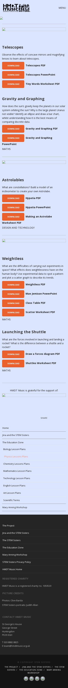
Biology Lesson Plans (14, 449)
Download (13, 65)
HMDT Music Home (12, 569)
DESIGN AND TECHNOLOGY (18, 227)
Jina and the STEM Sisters (15, 435)
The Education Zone (13, 442)
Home (5, 427)
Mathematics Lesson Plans (17, 470)
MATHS (6, 149)
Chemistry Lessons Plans (16, 463)
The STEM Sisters (11, 540)
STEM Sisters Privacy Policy (16, 562)
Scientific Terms (11, 500)
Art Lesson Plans (12, 492)
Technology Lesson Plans (16, 478)
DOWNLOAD (13, 74)
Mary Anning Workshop (14, 507)
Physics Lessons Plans (16, 456)
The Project (8, 525)
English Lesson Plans (14, 485)
